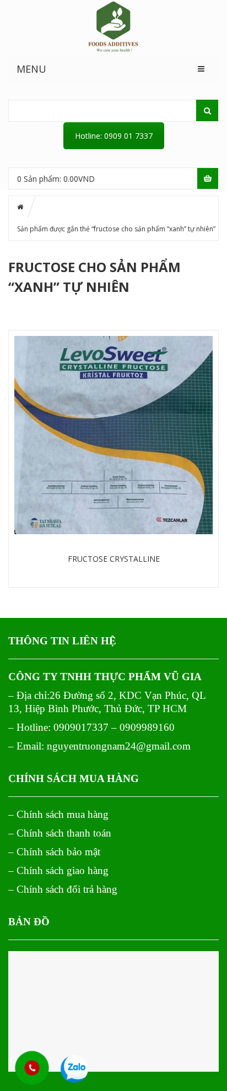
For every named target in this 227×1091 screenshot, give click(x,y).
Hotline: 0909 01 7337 (114, 136)
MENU (31, 68)
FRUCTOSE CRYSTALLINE (114, 558)
